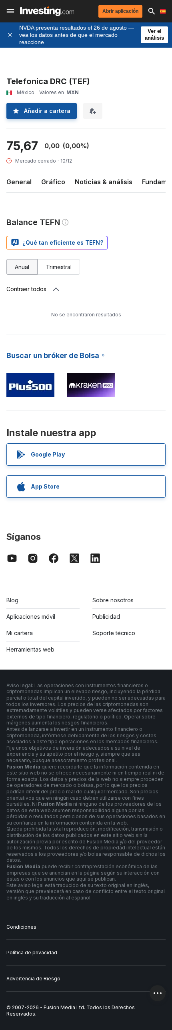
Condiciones (21, 927)
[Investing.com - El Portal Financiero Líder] (47, 11)
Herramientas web (30, 649)
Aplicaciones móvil (30, 616)
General (19, 182)
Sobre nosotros (113, 600)
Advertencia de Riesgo (33, 979)
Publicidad (106, 616)
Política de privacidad (31, 953)
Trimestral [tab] (59, 267)
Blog (12, 600)
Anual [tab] (22, 267)
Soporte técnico (113, 633)
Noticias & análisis (103, 182)
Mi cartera (19, 633)
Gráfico (53, 182)
